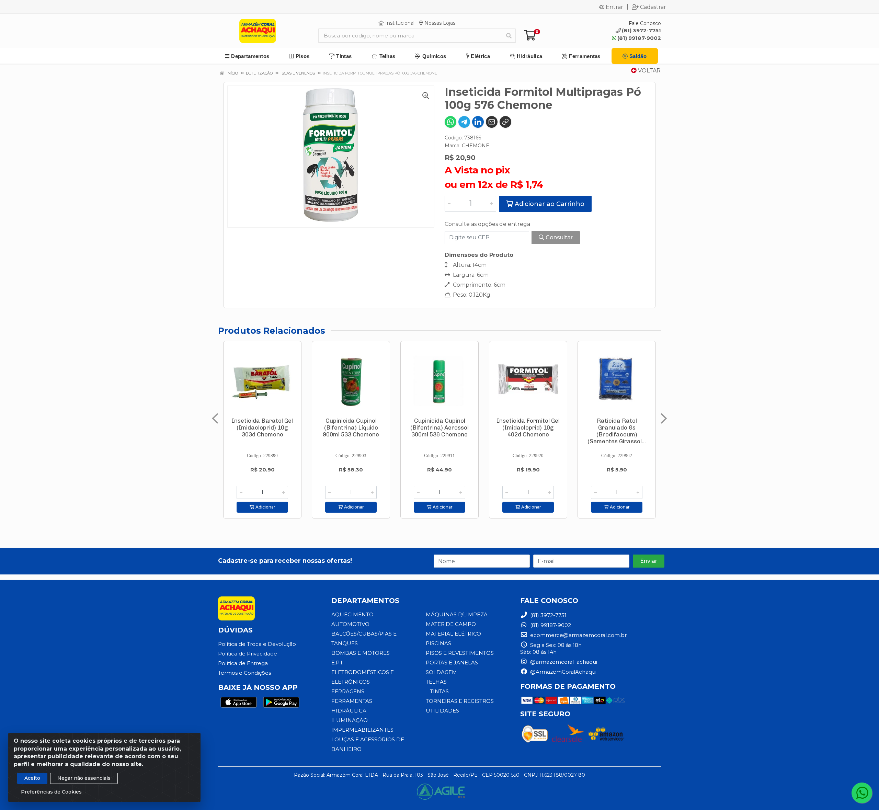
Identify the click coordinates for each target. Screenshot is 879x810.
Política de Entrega (243, 663)
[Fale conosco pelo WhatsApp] (862, 793)
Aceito (32, 778)
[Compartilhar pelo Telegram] (464, 122)
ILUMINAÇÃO (349, 720)
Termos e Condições (244, 673)
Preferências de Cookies (51, 792)
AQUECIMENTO (352, 614)
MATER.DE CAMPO (451, 624)
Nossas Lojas (439, 23)
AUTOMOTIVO (350, 624)
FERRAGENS (347, 691)
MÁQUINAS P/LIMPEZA (457, 614)
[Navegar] (215, 418)
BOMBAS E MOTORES (360, 653)
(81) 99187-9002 (639, 38)
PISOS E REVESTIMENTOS (460, 653)
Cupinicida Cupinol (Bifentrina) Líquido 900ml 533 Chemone (351, 427)
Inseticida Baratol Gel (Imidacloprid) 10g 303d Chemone (262, 427)
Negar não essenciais (84, 778)
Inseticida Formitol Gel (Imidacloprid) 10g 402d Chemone (528, 427)
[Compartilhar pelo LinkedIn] (478, 122)
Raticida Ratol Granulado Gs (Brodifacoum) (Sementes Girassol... (616, 431)
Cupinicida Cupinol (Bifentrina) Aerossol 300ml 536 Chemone (439, 427)
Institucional (399, 23)
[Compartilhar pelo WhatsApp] (450, 122)
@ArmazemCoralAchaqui (562, 672)
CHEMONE (475, 145)
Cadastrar (653, 7)
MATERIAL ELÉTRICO (453, 633)
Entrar (614, 7)
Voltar (649, 70)
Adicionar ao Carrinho (548, 204)
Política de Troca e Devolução (257, 644)
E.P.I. (337, 662)
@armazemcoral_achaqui (563, 662)
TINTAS (439, 691)
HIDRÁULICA (348, 710)
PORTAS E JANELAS (452, 662)
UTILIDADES (442, 710)
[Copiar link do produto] (505, 122)
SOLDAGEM (441, 672)
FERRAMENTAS (351, 701)
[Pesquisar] (509, 35)
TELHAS (436, 681)
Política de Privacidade (247, 653)
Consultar (558, 237)
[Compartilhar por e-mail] (492, 122)
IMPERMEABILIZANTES (362, 730)
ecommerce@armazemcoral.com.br (578, 635)
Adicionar (264, 507)
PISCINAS (438, 643)
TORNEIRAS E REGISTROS (460, 701)
